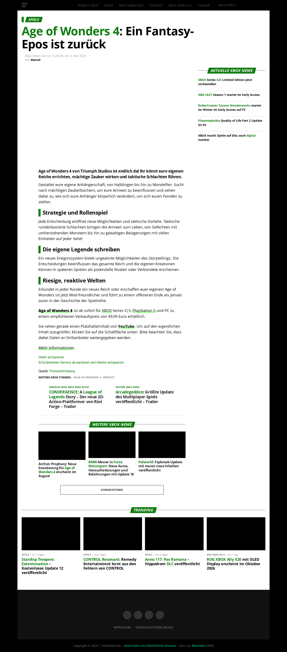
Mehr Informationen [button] (56, 347)
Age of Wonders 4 (88, 377)
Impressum (122, 627)
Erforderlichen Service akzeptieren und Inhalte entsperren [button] (81, 362)
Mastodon (199, 646)
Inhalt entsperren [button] (51, 357)
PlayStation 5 (144, 310)
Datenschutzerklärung (154, 627)
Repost (110, 377)
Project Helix (88, 5)
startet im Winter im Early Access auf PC (229, 107)
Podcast (156, 5)
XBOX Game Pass (131, 5)
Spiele (108, 5)
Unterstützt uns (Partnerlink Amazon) (150, 646)
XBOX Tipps (226, 5)
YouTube (126, 326)
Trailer (203, 5)
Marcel (35, 60)
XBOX (107, 310)
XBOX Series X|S (180, 5)
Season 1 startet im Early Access (229, 95)
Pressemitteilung (62, 371)
